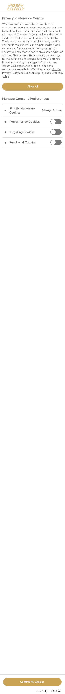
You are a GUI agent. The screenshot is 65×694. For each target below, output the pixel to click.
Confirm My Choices (32, 682)
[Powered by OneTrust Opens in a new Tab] (50, 692)
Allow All (32, 86)
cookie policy (36, 73)
